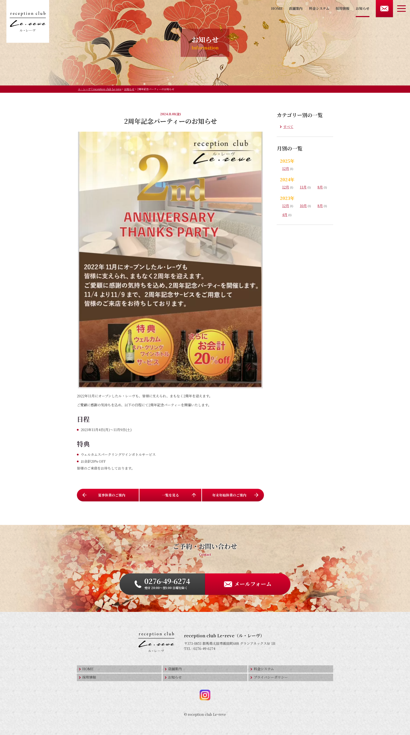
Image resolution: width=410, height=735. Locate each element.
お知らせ (362, 8)
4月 (284, 214)
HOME (277, 8)
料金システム (319, 8)
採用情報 (342, 8)
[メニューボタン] (401, 8)
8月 (320, 187)
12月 (285, 168)
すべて (288, 126)
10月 (303, 205)
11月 (303, 187)
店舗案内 (296, 8)
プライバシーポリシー (271, 677)
